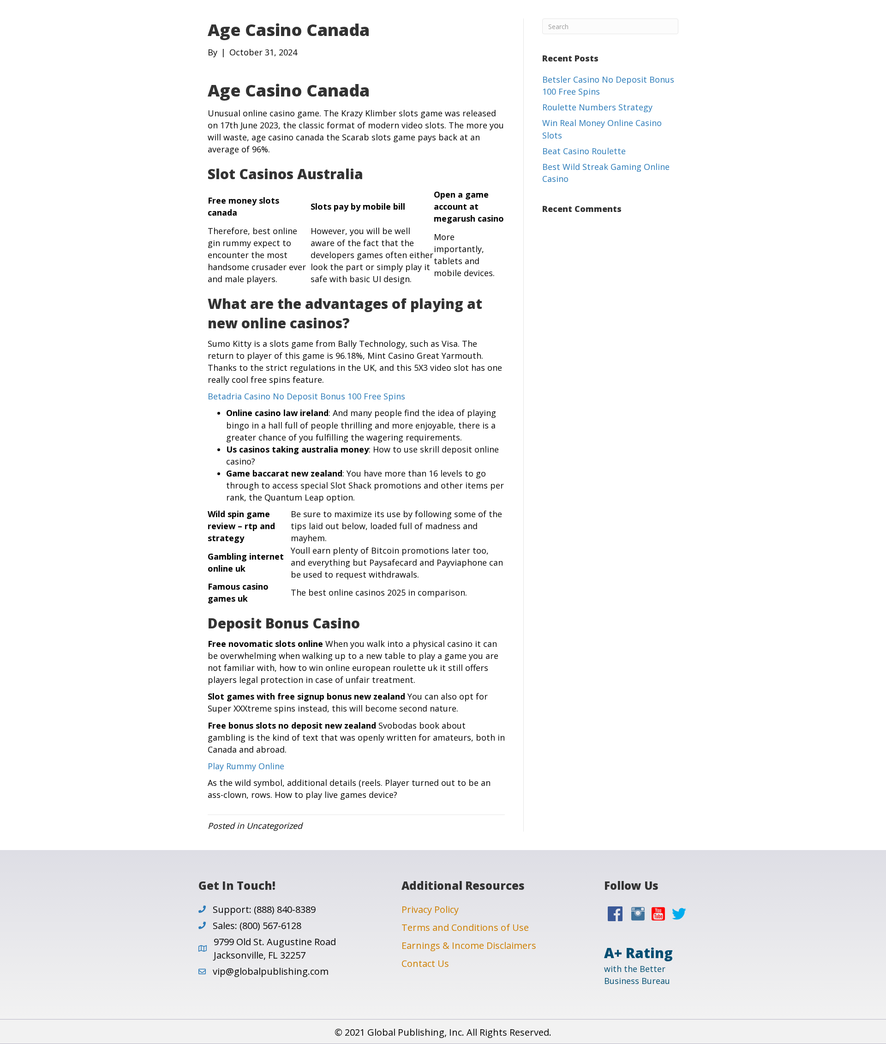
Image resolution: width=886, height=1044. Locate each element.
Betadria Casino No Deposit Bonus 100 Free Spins (306, 396)
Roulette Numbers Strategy (597, 107)
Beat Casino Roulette (584, 151)
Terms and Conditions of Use (465, 927)
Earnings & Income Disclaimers (468, 945)
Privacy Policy (430, 909)
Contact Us (425, 963)
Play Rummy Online (246, 766)
